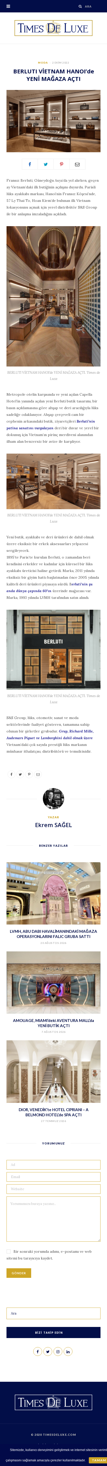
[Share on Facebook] (30, 164)
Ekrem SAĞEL (53, 825)
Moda (43, 62)
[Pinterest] (62, 164)
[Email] (77, 164)
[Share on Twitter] (46, 164)
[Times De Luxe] (53, 28)
